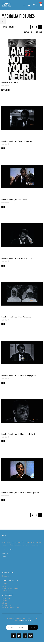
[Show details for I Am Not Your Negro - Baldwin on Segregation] (22, 352)
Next (40, 27)
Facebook (13, 635)
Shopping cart (7, 605)
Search (4, 584)
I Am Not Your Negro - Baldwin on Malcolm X (18, 434)
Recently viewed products (11, 588)
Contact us (6, 576)
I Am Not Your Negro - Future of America (16, 258)
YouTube (30, 635)
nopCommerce (26, 620)
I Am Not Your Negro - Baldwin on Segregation (18, 375)
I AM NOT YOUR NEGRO (10, 82)
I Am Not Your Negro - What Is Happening (16, 141)
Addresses (5, 603)
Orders (4, 601)
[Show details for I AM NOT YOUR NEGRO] (22, 59)
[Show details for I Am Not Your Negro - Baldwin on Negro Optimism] (22, 469)
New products (7, 590)
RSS (25, 635)
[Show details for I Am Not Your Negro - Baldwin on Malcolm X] (22, 411)
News (4, 586)
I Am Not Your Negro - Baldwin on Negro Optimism (20, 493)
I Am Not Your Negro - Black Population (16, 317)
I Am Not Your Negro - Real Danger (14, 200)
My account (6, 598)
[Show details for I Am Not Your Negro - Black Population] (22, 294)
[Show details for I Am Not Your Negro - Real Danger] (22, 176)
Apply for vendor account (11, 607)
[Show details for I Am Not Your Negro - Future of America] (22, 235)
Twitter (19, 635)
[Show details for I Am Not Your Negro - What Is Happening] (22, 118)
